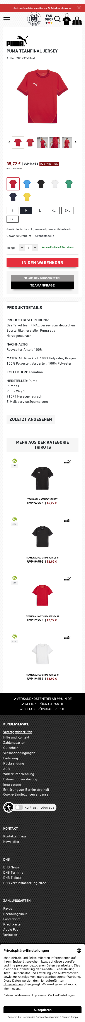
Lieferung (10, 758)
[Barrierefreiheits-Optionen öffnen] (8, 807)
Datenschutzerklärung (20, 779)
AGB (6, 769)
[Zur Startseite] (40, 19)
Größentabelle (44, 235)
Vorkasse (10, 935)
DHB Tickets (12, 878)
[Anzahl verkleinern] (22, 247)
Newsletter (11, 841)
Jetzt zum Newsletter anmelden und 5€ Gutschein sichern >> (42, 8)
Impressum (12, 784)
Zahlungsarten (14, 742)
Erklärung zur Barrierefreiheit (26, 789)
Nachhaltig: (18, 344)
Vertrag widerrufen (17, 732)
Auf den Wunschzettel (44, 278)
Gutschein (11, 748)
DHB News (11, 867)
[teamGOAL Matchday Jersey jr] (42, 542)
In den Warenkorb (42, 262)
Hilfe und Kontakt (16, 737)
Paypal (8, 908)
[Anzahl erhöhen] (35, 247)
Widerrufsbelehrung (18, 774)
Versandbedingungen (19, 753)
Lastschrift (11, 919)
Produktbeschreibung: (28, 320)
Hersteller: (17, 381)
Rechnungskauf (15, 914)
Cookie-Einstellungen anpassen (26, 794)
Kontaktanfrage (14, 836)
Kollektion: (17, 372)
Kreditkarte (11, 924)
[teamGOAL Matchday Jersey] (42, 483)
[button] (6, 19)
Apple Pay (10, 929)
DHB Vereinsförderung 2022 (24, 883)
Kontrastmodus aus (39, 807)
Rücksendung (13, 763)
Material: (15, 358)
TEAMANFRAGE (42, 285)
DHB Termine (13, 872)
